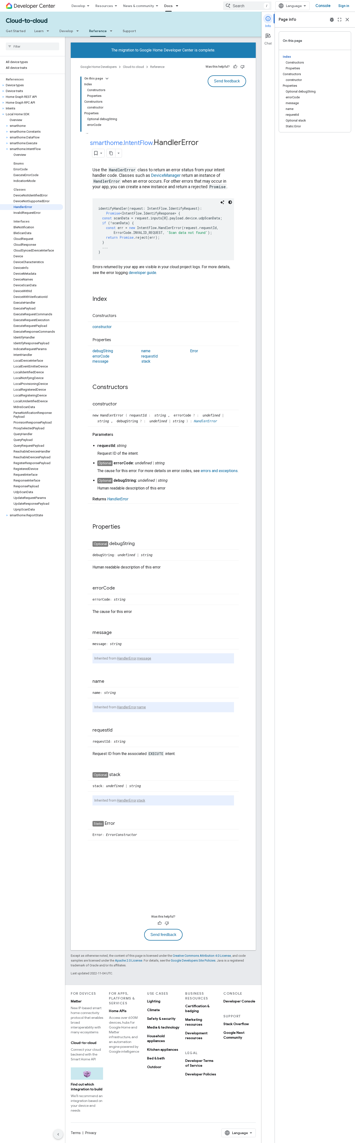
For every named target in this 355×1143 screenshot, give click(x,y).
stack (145, 361)
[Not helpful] (242, 66)
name (145, 351)
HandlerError (205, 421)
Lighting (153, 1001)
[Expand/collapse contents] (107, 78)
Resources (104, 6)
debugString (102, 351)
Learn (38, 31)
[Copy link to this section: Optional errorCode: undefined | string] (169, 463)
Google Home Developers (98, 67)
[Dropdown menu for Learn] (49, 31)
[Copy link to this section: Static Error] (120, 824)
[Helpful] (235, 66)
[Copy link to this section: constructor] (122, 404)
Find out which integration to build (86, 1086)
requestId (149, 356)
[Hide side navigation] (58, 1134)
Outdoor (154, 1067)
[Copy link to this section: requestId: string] (131, 446)
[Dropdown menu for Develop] (79, 31)
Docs (168, 6)
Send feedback (227, 81)
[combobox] (247, 5)
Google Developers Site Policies (193, 960)
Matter (76, 1001)
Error (194, 351)
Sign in (343, 6)
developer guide (142, 272)
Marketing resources (193, 1022)
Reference (98, 31)
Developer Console (239, 1001)
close (347, 19)
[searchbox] (32, 46)
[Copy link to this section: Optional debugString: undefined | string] (172, 480)
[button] (31, 85)
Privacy (90, 1133)
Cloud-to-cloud (27, 20)
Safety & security (161, 1018)
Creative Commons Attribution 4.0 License (202, 955)
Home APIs (118, 1011)
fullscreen (339, 19)
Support (129, 31)
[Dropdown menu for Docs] (178, 6)
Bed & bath (156, 1058)
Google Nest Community (233, 1035)
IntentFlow (138, 143)
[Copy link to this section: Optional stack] (125, 775)
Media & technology (163, 1027)
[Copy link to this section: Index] (111, 299)
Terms (76, 1133)
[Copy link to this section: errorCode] (120, 588)
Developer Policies (200, 1074)
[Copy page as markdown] (111, 153)
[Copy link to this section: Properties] (116, 340)
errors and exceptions (219, 470)
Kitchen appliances (162, 1049)
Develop (78, 6)
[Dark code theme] (230, 202)
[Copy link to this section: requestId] (117, 730)
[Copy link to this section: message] (116, 633)
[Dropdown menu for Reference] (112, 31)
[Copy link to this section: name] (109, 681)
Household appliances (156, 1038)
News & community (138, 6)
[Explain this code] (222, 202)
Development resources (196, 1035)
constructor (102, 326)
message (100, 361)
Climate (153, 1010)
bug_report (332, 19)
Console (323, 5)
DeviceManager (166, 175)
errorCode (100, 356)
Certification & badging (197, 1008)
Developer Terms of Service (199, 1063)
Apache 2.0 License (128, 960)
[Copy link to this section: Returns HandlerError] (133, 499)
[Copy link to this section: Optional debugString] (139, 544)
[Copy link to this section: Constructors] (121, 316)
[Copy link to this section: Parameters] (118, 435)
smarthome (106, 143)
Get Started (16, 31)
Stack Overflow (236, 1024)
